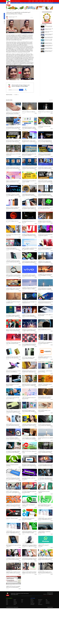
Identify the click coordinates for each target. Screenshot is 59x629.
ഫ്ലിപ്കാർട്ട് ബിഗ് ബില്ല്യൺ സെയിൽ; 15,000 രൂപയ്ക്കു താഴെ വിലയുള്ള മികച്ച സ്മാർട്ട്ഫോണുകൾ (29, 411)
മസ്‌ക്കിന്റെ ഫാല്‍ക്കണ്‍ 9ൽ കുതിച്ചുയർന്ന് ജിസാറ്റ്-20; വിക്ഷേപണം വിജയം (29, 288)
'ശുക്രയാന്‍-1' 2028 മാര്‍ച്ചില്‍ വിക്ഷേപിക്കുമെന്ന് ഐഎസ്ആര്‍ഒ (45, 385)
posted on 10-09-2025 (9, 206)
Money (7, 600)
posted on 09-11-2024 (9, 300)
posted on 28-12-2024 (25, 233)
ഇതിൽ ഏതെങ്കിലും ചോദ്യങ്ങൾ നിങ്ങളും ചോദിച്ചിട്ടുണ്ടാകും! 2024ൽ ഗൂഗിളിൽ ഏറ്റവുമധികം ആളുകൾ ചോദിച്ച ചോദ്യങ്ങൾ (13, 276)
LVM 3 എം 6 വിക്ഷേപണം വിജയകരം (28, 111)
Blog (46, 599)
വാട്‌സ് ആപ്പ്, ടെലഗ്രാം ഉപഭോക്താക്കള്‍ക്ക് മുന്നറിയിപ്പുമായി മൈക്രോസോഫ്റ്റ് (28, 519)
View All (20, 115)
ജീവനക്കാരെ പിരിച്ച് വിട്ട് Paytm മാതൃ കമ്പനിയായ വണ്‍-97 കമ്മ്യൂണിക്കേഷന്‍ (29, 465)
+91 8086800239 (50, 594)
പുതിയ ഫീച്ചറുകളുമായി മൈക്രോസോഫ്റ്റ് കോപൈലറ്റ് (29, 398)
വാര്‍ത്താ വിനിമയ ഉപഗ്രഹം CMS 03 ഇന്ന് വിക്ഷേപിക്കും (13, 155)
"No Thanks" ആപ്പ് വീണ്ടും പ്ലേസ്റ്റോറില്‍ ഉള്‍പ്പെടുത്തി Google (29, 492)
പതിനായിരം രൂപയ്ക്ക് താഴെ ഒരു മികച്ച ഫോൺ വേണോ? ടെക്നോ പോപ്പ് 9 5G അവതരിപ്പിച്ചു (29, 425)
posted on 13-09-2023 (41, 570)
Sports (7, 604)
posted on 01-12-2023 (9, 503)
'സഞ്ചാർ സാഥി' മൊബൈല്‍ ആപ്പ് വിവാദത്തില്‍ (44, 127)
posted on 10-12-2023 (41, 476)
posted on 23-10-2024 (25, 328)
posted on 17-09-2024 (25, 436)
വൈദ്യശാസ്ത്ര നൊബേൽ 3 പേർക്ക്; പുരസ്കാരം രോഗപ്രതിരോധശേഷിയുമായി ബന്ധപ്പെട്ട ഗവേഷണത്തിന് (45, 168)
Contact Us (32, 600)
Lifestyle (15, 599)
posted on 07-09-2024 (41, 436)
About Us (32, 599)
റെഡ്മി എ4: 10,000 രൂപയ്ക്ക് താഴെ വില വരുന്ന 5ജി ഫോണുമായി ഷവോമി (13, 343)
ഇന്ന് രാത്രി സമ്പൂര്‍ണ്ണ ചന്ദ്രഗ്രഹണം (12, 221)
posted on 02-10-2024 (25, 396)
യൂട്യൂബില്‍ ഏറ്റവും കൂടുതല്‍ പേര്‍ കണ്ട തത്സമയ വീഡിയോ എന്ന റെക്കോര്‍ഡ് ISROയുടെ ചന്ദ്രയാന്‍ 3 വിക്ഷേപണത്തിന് (13, 572)
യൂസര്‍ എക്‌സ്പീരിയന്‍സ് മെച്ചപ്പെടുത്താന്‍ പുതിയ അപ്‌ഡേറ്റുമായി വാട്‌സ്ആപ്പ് (44, 505)
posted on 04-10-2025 (9, 179)
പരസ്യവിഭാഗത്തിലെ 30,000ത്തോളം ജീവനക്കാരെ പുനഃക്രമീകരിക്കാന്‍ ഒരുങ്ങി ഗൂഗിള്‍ (45, 452)
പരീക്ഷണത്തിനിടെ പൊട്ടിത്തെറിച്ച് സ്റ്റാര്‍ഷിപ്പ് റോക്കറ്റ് (44, 532)
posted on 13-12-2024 (41, 246)
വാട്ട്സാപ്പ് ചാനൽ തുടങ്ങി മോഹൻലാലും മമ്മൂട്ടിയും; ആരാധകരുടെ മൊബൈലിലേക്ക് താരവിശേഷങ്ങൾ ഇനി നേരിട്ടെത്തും (29, 572)
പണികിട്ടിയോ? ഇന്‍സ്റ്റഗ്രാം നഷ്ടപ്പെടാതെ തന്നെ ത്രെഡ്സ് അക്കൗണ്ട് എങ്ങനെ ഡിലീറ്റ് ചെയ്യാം (13, 559)
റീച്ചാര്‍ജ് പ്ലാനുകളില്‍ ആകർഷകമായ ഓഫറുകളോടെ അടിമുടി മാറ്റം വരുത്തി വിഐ (29, 235)
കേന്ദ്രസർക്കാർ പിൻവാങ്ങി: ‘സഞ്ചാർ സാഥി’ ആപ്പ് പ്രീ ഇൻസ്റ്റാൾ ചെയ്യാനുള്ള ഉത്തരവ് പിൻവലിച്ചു (29, 128)
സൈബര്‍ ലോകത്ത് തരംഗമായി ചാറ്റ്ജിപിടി (43, 492)
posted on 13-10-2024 (9, 355)
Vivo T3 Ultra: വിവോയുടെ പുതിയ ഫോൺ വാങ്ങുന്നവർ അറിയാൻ (28, 358)
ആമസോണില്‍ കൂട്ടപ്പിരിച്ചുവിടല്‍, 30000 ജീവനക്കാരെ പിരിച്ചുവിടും (29, 155)
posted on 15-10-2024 (25, 342)
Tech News (13, 10)
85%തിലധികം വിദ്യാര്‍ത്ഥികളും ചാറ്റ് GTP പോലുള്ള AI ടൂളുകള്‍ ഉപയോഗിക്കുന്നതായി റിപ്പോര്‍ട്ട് (29, 330)
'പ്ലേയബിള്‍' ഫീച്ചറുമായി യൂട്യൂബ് (12, 518)
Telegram (25, 90)
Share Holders (32, 603)
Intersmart (52, 607)
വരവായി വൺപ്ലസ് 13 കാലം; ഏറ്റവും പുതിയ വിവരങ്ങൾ (45, 315)
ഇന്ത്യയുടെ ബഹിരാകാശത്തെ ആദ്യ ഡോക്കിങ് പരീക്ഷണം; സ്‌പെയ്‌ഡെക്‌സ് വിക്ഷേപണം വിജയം (45, 222)
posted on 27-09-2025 (41, 179)
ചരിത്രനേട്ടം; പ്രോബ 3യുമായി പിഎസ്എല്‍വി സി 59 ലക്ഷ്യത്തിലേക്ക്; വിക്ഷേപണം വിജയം (44, 262)
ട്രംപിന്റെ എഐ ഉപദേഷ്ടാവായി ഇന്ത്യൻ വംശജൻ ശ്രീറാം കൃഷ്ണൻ (45, 235)
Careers (15, 600)
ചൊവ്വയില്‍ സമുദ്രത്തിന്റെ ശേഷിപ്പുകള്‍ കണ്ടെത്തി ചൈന (13, 302)
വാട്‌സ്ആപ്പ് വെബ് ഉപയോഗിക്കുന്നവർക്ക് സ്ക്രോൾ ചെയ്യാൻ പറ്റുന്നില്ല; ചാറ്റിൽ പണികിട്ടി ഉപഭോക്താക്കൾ (29, 208)
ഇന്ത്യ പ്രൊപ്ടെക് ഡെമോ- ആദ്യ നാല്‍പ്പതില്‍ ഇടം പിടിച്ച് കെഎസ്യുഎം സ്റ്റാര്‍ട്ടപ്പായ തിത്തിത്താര (13, 330)
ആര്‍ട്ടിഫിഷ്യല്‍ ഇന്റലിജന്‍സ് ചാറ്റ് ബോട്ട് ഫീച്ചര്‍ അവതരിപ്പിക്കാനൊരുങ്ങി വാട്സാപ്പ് (29, 532)
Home (7, 10)
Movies (7, 603)
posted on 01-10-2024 (41, 395)
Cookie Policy (47, 603)
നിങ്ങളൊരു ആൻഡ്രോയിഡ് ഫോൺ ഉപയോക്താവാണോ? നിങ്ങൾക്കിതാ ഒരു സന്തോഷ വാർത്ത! (29, 371)
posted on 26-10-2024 (9, 328)
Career (39, 603)
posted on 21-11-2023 (9, 530)
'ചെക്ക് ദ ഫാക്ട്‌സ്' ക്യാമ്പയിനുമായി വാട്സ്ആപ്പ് (28, 505)
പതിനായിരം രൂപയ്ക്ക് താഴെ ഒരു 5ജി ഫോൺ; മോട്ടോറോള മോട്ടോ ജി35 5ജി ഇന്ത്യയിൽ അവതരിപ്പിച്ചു (13, 261)
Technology (9, 10)
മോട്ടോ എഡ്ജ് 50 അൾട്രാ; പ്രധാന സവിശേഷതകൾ (44, 411)
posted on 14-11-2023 (41, 543)
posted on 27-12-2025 (9, 111)
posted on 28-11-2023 (25, 503)
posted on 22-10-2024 (41, 328)
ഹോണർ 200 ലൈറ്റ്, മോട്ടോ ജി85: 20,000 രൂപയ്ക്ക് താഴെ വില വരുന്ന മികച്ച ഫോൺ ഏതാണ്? (13, 357)
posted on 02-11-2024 (25, 300)
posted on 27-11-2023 (41, 503)
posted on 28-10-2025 (25, 152)
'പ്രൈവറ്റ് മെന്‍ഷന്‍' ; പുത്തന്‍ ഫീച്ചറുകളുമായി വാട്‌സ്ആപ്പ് (45, 371)
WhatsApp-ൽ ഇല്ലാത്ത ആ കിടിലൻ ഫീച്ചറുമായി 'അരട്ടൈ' (29, 181)
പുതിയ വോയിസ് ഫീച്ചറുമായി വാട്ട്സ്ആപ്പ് (43, 546)
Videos (22, 599)
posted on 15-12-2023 (25, 476)
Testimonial (39, 600)
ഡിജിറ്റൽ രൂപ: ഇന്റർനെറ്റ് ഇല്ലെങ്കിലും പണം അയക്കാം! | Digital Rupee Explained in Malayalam (44, 155)
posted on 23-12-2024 (41, 233)
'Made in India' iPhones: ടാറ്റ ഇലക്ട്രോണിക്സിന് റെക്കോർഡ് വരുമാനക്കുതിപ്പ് (45, 181)
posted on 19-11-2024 (25, 286)
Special (15, 604)
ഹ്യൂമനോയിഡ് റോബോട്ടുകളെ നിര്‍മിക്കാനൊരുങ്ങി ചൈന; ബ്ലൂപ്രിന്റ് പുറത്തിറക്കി (29, 546)
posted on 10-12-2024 (9, 259)
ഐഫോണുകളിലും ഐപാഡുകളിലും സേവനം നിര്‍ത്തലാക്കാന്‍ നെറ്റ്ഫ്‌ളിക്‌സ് (29, 438)
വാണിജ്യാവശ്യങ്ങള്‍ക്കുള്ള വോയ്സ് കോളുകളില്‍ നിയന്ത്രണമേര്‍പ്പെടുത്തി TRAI (45, 559)
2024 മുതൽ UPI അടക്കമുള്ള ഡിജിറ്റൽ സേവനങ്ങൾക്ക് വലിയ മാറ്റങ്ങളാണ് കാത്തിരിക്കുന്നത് (13, 452)
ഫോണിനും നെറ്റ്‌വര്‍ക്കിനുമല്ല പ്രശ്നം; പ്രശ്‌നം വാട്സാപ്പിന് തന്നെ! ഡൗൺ (45, 208)
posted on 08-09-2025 (41, 206)
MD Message (32, 604)
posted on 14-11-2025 (9, 139)
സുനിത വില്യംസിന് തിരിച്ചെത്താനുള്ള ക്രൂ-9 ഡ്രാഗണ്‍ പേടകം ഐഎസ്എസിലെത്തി (12, 398)
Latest (7, 599)
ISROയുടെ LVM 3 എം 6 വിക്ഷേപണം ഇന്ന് (45, 111)
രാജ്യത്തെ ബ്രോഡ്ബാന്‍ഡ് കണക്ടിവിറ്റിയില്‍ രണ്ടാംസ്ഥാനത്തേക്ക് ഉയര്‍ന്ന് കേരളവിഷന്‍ (13, 587)
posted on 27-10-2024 (41, 313)
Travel (22, 600)
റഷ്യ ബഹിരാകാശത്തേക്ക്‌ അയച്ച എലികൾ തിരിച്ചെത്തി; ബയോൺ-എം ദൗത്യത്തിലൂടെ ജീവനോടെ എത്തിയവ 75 (29, 195)
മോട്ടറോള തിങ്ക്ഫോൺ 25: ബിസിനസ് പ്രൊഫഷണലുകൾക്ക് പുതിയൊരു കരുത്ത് (44, 398)
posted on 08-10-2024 (41, 355)
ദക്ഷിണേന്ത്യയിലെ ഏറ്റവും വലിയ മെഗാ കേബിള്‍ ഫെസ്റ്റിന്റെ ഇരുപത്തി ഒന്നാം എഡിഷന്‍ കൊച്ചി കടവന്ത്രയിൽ (45, 519)
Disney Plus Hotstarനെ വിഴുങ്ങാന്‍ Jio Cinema (29, 452)
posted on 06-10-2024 (41, 369)
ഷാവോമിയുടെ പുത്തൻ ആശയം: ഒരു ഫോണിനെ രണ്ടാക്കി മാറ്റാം (45, 357)
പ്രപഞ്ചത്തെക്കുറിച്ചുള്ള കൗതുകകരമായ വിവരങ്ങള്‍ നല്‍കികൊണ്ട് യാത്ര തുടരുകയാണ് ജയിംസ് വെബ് (45, 465)
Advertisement (40, 599)
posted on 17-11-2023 (9, 543)
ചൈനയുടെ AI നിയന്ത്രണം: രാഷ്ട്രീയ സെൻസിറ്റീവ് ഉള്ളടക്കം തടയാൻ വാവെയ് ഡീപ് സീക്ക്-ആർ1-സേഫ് (13, 195)
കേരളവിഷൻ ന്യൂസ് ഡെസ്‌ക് (13, 16)
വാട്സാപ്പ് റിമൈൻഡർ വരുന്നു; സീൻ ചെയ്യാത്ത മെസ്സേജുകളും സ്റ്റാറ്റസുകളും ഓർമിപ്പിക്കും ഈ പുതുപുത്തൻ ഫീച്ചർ (29, 262)
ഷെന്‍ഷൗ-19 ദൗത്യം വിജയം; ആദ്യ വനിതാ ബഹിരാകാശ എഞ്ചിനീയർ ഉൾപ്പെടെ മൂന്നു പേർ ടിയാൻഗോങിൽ (29, 316)
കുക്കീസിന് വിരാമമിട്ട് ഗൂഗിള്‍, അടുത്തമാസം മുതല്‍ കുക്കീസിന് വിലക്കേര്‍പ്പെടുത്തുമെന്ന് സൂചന (13, 479)
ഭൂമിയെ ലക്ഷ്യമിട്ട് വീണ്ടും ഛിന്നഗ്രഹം (44, 329)
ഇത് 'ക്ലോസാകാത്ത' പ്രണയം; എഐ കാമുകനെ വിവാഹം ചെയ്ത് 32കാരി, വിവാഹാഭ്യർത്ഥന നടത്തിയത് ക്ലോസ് (29, 141)
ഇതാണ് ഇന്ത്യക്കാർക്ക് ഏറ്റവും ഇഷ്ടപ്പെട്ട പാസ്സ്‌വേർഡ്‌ (13, 546)
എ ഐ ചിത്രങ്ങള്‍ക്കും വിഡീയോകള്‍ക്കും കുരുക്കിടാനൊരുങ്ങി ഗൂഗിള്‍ (13, 438)
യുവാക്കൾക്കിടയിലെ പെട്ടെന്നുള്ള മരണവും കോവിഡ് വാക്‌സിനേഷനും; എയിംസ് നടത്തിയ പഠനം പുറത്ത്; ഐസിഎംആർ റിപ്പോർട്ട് (13, 128)
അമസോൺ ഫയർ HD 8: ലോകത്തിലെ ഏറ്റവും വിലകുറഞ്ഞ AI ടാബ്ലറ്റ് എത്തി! (29, 385)
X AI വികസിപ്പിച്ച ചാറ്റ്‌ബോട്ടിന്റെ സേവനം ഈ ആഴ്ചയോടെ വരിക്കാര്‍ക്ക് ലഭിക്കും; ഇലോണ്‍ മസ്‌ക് (45, 479)
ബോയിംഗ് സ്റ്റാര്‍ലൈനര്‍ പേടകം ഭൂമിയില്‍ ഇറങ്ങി (45, 438)
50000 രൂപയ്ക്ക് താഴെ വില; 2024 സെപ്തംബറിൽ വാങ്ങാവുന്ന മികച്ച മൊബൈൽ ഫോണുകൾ (13, 425)
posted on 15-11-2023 (25, 543)
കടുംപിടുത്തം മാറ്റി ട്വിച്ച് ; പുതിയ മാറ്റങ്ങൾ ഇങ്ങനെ (28, 479)
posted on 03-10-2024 (9, 396)
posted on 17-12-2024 (25, 246)
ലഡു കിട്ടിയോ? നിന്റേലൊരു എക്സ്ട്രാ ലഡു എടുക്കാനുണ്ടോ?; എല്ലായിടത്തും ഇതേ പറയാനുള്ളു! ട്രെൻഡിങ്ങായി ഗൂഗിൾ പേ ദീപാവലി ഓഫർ (13, 316)
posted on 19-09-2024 (9, 436)
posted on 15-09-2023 (9, 570)
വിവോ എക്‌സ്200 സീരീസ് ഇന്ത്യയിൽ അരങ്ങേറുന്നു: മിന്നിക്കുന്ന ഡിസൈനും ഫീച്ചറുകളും (29, 276)
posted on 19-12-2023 (9, 476)
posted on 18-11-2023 (25, 530)
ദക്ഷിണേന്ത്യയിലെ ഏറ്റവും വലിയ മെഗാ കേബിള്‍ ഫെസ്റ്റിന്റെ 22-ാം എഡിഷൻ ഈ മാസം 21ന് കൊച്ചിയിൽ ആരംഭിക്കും (13, 289)
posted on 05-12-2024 (9, 273)
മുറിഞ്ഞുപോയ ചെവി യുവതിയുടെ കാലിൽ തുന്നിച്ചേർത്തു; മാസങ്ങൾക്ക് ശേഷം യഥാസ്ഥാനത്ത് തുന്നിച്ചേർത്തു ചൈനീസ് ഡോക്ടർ (13, 113)
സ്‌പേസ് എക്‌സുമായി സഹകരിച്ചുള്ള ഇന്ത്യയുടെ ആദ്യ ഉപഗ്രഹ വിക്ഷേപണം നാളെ (45, 289)
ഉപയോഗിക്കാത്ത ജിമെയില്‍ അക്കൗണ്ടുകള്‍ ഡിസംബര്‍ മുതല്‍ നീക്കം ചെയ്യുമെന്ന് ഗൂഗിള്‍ (29, 559)
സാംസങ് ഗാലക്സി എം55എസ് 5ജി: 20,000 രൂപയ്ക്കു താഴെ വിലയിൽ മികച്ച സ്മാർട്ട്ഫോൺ (45, 425)
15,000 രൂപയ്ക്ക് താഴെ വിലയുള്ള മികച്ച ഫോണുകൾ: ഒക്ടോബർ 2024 (45, 343)
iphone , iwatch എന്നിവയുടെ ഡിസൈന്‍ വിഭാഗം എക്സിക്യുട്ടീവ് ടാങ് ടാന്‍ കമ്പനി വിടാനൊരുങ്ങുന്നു (13, 492)
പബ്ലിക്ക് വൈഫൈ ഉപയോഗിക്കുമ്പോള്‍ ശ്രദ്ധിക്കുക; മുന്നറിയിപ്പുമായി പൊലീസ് (13, 505)
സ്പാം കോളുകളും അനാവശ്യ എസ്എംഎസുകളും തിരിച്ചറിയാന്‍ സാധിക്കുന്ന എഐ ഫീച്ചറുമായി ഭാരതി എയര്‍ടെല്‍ (29, 345)
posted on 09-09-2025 (25, 206)
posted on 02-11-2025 (41, 139)
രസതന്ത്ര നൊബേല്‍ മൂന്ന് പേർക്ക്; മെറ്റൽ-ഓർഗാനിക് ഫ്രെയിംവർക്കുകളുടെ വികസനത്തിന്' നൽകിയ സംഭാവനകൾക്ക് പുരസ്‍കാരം (13, 168)
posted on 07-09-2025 (9, 219)
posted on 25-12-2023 (9, 463)
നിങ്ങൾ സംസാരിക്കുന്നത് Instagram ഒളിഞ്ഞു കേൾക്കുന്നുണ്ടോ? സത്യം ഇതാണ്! (13, 181)
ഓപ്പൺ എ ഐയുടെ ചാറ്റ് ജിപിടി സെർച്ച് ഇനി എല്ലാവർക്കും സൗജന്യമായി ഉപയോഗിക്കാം (29, 249)
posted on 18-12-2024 (9, 246)
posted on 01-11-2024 (41, 300)
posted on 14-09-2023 (25, 570)
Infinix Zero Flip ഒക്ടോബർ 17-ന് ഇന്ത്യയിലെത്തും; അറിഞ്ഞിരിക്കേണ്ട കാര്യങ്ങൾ (13, 371)
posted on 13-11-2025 (25, 139)
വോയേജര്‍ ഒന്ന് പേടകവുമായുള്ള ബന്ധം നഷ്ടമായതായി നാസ (29, 302)
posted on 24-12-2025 (25, 110)
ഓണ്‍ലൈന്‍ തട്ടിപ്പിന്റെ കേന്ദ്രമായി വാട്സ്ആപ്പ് (12, 465)
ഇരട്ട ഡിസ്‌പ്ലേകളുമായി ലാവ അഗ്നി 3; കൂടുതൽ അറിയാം (12, 385)
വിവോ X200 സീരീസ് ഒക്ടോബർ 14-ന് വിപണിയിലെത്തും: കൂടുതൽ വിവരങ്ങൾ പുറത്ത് (13, 412)
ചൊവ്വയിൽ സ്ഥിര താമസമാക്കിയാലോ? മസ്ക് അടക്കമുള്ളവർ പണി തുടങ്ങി (45, 275)
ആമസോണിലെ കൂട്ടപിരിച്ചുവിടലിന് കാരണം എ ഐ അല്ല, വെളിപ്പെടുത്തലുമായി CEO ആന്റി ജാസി (45, 141)
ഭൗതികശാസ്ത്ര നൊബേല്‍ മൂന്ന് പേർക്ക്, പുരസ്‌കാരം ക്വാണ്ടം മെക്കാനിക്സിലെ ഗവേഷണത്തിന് (29, 168)
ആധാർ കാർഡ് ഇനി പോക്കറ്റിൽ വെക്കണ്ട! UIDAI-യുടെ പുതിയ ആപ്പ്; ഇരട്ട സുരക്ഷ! (13, 141)
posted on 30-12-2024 (41, 219)
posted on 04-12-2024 (25, 273)
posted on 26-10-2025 (41, 152)
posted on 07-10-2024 (25, 369)
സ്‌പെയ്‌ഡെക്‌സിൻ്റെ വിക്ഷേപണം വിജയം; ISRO (28, 222)
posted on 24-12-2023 (41, 463)
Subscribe (21, 89)
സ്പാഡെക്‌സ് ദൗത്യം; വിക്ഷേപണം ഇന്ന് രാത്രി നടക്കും (13, 235)
